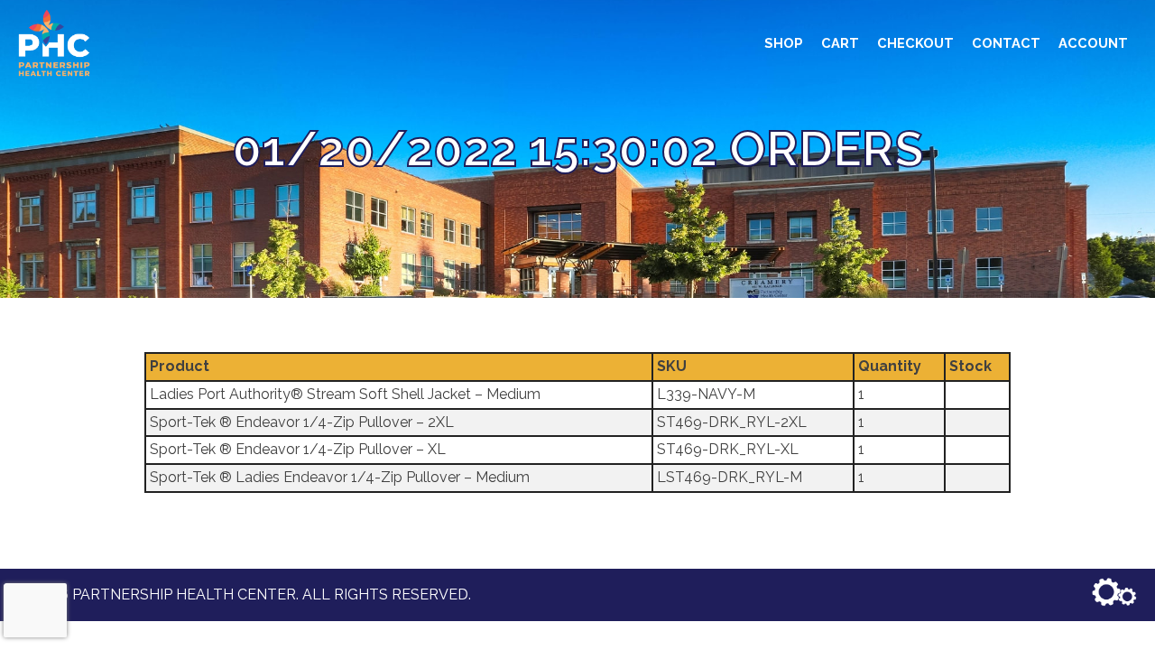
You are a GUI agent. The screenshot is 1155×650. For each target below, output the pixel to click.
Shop (783, 43)
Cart (840, 43)
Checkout (915, 43)
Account (1093, 43)
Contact (1006, 43)
